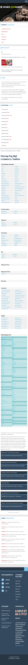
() (9, 512)
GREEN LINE (3, 133)
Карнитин (3, 127)
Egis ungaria (4, 130)
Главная (2, 150)
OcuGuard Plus (4, 112)
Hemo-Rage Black (5, 139)
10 (18, 512)
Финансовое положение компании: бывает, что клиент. (13, 57)
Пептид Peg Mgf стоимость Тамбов (12, 150)
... (19, 512)
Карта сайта (14, 661)
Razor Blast (3, 118)
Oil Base (3, 124)
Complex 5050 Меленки (6, 622)
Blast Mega (3, 142)
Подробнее (3, 457)
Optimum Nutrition (5, 136)
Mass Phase (3, 121)
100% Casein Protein (5, 115)
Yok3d (2, 145)
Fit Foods (3, 109)
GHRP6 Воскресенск (5, 610)
